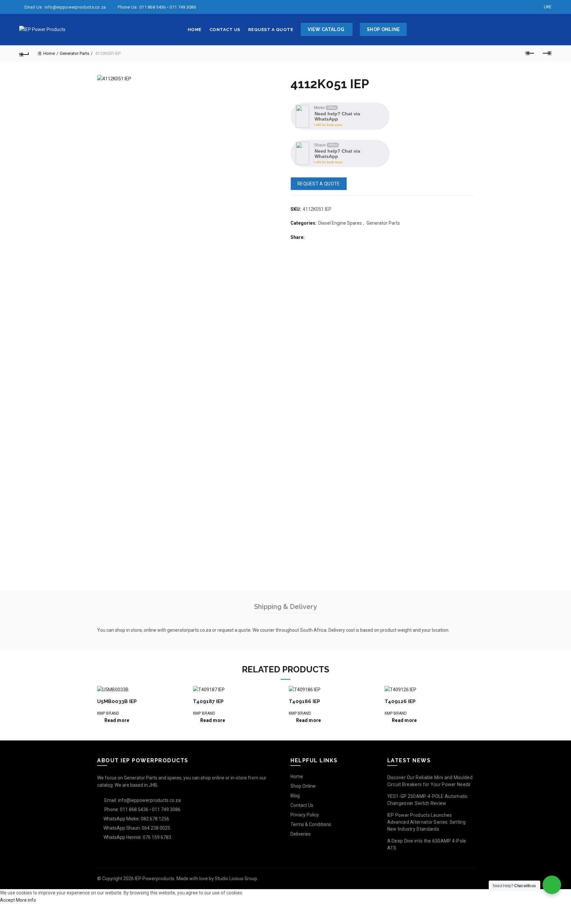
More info (26, 900)
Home (195, 29)
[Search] (546, 30)
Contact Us (224, 29)
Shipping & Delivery (285, 607)
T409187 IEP (208, 701)
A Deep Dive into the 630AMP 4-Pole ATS (426, 844)
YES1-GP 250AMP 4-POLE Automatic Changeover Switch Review (427, 800)
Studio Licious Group (236, 878)
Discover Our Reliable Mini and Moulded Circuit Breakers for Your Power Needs (430, 781)
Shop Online (383, 29)
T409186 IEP (304, 701)
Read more (117, 720)
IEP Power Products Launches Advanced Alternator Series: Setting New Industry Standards (426, 822)
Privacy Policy (304, 814)
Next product (547, 53)
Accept (7, 900)
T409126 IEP (400, 701)
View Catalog (326, 29)
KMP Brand (108, 713)
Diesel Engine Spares (340, 223)
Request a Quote (270, 29)
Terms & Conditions (310, 824)
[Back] (24, 53)
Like (548, 7)
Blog (295, 795)
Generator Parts (74, 53)
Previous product (530, 53)
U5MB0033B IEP (117, 701)
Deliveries (300, 834)
